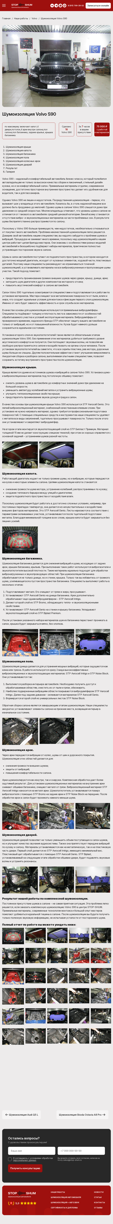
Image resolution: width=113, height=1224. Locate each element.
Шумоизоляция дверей (19, 164)
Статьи (98, 1197)
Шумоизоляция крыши (18, 146)
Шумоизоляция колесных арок (23, 161)
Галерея (10, 171)
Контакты (99, 1202)
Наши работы (21, 18)
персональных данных (24, 1160)
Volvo (34, 18)
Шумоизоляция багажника (20, 153)
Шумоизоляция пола (17, 157)
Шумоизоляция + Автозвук (65, 1202)
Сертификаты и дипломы (64, 1208)
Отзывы (98, 1208)
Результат (12, 168)
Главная (6, 18)
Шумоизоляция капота (18, 150)
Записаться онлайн (98, 5)
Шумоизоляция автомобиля (66, 1197)
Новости (98, 1192)
